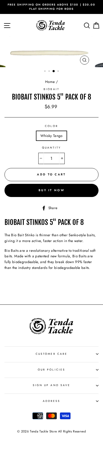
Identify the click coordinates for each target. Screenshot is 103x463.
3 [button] (54, 71)
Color (51, 126)
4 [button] (58, 71)
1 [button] (45, 71)
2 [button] (49, 71)
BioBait (51, 89)
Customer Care (51, 354)
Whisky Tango (51, 135)
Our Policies (51, 370)
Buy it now (51, 190)
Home (50, 81)
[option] (51, 7)
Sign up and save (51, 385)
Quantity (51, 148)
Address (51, 401)
